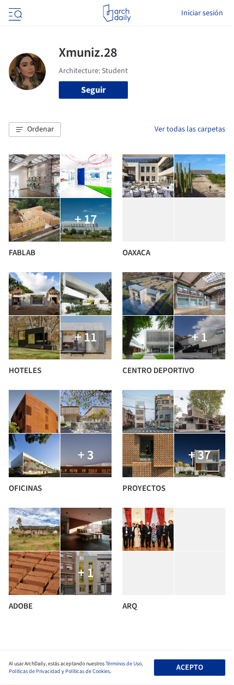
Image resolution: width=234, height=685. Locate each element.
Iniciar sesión (202, 13)
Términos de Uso (123, 664)
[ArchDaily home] (117, 13)
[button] (35, 129)
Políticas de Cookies (87, 671)
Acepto (189, 667)
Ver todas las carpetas (190, 129)
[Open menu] (14, 13)
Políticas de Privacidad (34, 671)
